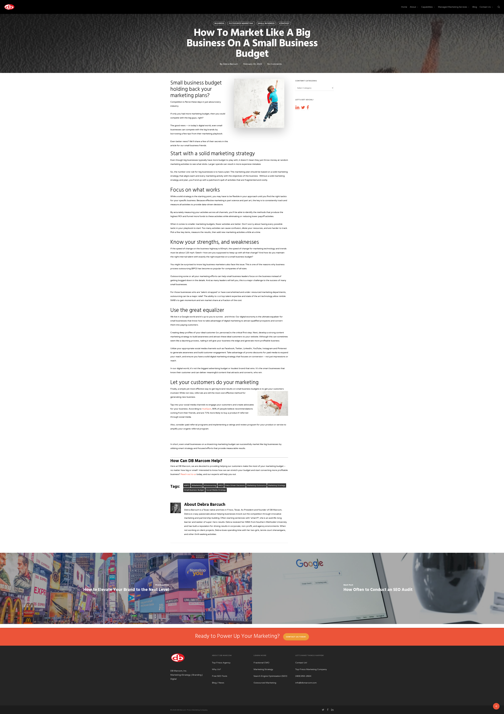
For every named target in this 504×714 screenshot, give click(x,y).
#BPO (187, 485)
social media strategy (216, 490)
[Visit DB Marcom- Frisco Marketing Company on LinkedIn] (297, 107)
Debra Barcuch (230, 64)
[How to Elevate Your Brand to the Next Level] (126, 588)
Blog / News (218, 682)
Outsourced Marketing (265, 682)
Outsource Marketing (241, 23)
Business (219, 23)
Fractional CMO (261, 662)
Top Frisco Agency (221, 662)
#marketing (197, 485)
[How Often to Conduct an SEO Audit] (378, 588)
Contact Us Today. (296, 637)
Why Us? (216, 669)
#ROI (220, 485)
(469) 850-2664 (303, 676)
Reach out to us (188, 474)
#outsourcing (210, 485)
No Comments (274, 64)
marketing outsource (256, 485)
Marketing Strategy (263, 669)
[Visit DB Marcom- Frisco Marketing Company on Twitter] (303, 107)
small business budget (194, 490)
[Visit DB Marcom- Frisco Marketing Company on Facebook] (308, 107)
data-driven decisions (235, 485)
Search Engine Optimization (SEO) (270, 676)
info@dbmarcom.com (306, 682)
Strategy (284, 23)
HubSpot (206, 409)
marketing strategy (276, 485)
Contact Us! (301, 662)
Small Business (266, 23)
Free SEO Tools (219, 676)
